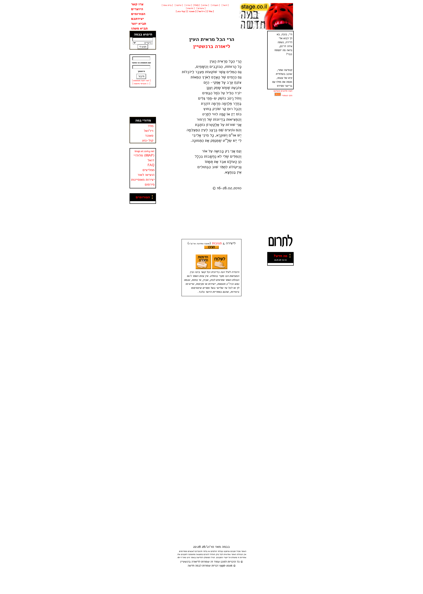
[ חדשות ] (190, 8)
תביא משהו (139, 28)
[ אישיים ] (200, 8)
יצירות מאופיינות (143, 179)
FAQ (151, 165)
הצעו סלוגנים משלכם (283, 90)
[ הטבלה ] (215, 5)
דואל (151, 160)
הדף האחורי (287, 95)
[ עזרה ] (188, 5)
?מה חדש (280, 256)
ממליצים (148, 169)
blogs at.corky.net (144, 151)
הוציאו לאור (145, 174)
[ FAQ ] (196, 5)
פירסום (149, 184)
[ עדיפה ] (178, 5)
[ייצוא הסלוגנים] (277, 95)
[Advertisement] (143, 102)
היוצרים (137, 9)
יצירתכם (137, 18)
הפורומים (138, 13)
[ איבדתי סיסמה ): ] (141, 83)
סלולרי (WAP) (144, 155)
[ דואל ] (224, 5)
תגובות (217, 243)
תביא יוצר (138, 23)
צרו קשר (137, 4)
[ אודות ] (205, 5)
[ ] (181, 11)
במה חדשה (194, 566)
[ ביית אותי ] (167, 5)
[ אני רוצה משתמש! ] (141, 80)
